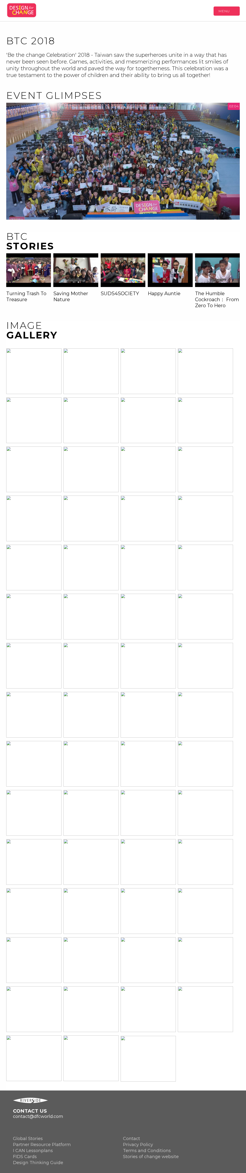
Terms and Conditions (147, 1150)
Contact (131, 1138)
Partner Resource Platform (42, 1144)
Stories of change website (151, 1156)
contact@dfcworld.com (38, 1116)
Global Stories (28, 1138)
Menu (224, 11)
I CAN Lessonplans (33, 1150)
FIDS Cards (25, 1156)
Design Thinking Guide (38, 1162)
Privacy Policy (138, 1144)
